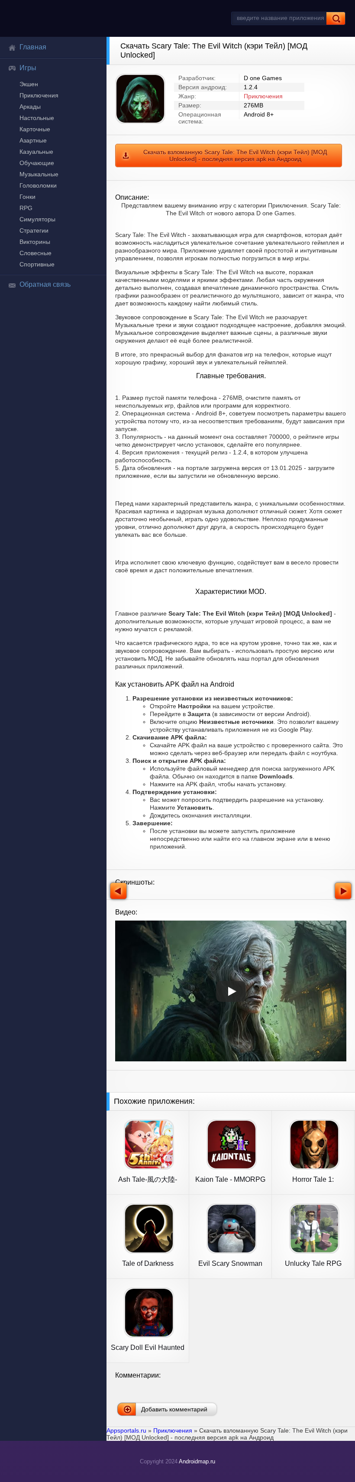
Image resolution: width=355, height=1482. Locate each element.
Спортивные (37, 264)
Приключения (38, 95)
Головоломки (38, 185)
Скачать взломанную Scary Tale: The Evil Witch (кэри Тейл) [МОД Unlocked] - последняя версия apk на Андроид (235, 155)
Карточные (34, 129)
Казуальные (36, 151)
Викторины (34, 241)
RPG (25, 207)
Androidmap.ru (197, 1461)
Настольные (36, 117)
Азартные (33, 140)
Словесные (35, 253)
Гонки (27, 196)
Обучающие (36, 162)
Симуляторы (37, 219)
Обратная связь (45, 284)
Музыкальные (38, 174)
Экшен (28, 84)
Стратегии (33, 230)
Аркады (30, 106)
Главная (32, 47)
